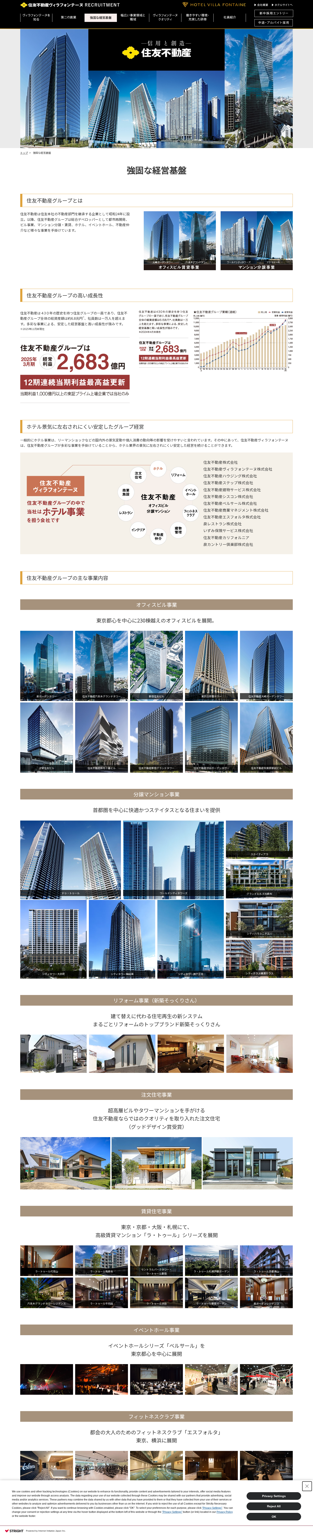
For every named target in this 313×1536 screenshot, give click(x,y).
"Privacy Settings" (212, 1507)
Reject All (274, 1506)
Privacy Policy (225, 1511)
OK (274, 1516)
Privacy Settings (274, 1496)
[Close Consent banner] (307, 1486)
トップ (24, 152)
